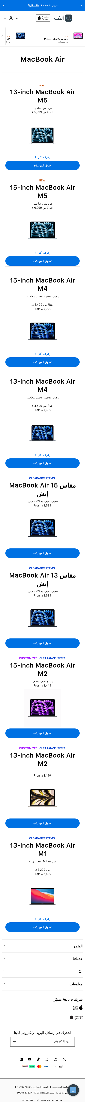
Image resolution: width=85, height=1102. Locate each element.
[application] (73, 1090)
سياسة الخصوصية (61, 1087)
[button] (80, 18)
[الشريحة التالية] (3, 36)
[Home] (63, 18)
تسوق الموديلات (42, 165)
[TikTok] (38, 1059)
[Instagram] (56, 1059)
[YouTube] (29, 1059)
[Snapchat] (47, 1059)
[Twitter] (64, 1059)
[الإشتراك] (14, 1042)
